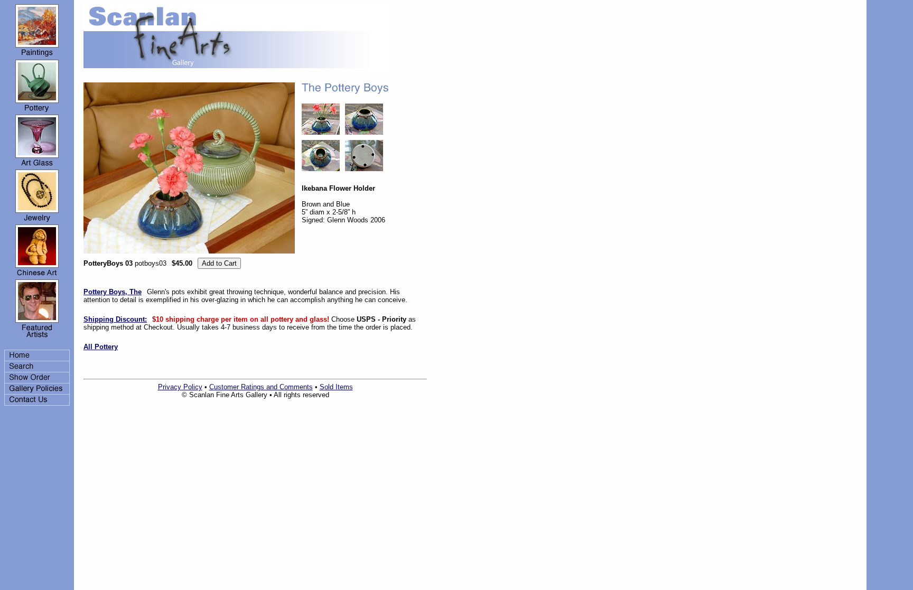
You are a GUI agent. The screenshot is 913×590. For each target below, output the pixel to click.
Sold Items (336, 387)
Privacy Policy (180, 387)
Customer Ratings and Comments (261, 387)
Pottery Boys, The (112, 292)
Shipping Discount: (115, 319)
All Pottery (100, 347)
